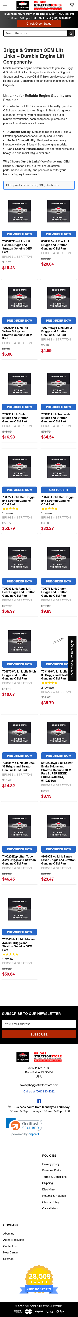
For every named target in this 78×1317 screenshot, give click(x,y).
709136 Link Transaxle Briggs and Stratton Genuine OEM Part (55, 417)
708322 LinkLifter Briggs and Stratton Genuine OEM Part (18, 500)
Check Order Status (39, 23)
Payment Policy (52, 1170)
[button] (24, 1127)
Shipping (47, 1183)
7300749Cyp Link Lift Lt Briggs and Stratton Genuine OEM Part (56, 331)
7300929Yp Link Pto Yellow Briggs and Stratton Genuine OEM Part (17, 333)
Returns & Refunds (54, 1195)
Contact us (10, 1246)
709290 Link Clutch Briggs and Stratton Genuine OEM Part (15, 417)
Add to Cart (58, 490)
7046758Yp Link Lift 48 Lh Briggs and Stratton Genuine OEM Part (19, 675)
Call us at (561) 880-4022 (55, 18)
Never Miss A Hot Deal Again (72, 658)
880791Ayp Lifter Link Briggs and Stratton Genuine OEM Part (55, 244)
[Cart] (72, 5)
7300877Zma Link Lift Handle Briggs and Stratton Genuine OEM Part (17, 246)
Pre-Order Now (19, 234)
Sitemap (8, 1259)
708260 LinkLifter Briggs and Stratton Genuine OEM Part (57, 500)
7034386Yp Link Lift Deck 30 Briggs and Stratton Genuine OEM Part (57, 675)
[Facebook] (39, 1101)
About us (8, 1233)
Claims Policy (50, 1202)
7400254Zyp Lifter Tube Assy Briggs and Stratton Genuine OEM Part (19, 860)
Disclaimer (48, 1189)
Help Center (10, 1252)
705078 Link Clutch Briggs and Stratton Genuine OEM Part (54, 592)
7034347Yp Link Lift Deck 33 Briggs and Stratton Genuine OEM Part (18, 766)
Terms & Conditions (54, 1177)
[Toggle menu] (5, 5)
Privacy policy (51, 1164)
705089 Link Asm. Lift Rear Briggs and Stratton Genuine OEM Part (18, 592)
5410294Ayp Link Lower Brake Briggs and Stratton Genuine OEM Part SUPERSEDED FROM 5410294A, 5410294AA (57, 772)
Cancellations (50, 1208)
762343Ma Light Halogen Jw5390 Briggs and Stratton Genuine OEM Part (18, 944)
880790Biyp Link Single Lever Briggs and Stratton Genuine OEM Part (58, 860)
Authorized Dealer (14, 1240)
